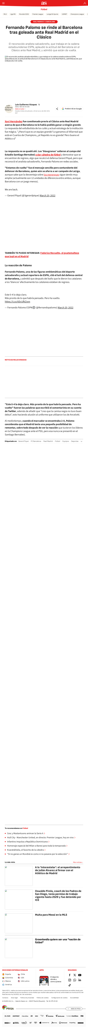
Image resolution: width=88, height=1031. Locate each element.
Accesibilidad (74, 998)
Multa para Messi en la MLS (51, 914)
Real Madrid (48, 441)
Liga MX (13, 14)
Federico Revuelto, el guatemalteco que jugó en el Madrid (42, 254)
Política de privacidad (27, 998)
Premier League (37, 14)
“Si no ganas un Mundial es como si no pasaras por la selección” (37, 854)
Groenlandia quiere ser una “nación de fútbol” (58, 941)
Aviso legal (14, 998)
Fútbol (44, 9)
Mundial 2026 (24, 14)
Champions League (77, 14)
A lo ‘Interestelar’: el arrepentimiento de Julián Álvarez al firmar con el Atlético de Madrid (57, 870)
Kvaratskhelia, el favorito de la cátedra (25, 850)
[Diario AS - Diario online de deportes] (44, 3)
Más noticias (77, 862)
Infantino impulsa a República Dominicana (27, 841)
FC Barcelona (36, 441)
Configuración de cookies (59, 998)
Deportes (74, 441)
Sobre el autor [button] (19, 109)
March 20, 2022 (47, 195)
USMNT (64, 14)
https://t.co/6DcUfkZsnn (17, 301)
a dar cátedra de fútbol (48, 155)
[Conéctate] (84, 3)
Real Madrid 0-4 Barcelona (44, 22)
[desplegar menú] (3, 3)
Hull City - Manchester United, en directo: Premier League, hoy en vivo (40, 837)
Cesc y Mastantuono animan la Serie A (25, 833)
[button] (57, 109)
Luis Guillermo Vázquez (26, 104)
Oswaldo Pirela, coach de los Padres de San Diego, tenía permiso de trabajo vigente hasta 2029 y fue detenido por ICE (58, 895)
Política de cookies (43, 998)
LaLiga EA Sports (52, 14)
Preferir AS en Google (73, 109)
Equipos (65, 441)
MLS (5, 14)
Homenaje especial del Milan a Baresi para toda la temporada (36, 845)
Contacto (5, 998)
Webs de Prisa (76, 1008)
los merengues (51, 174)
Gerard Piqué (23, 441)
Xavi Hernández (13, 121)
